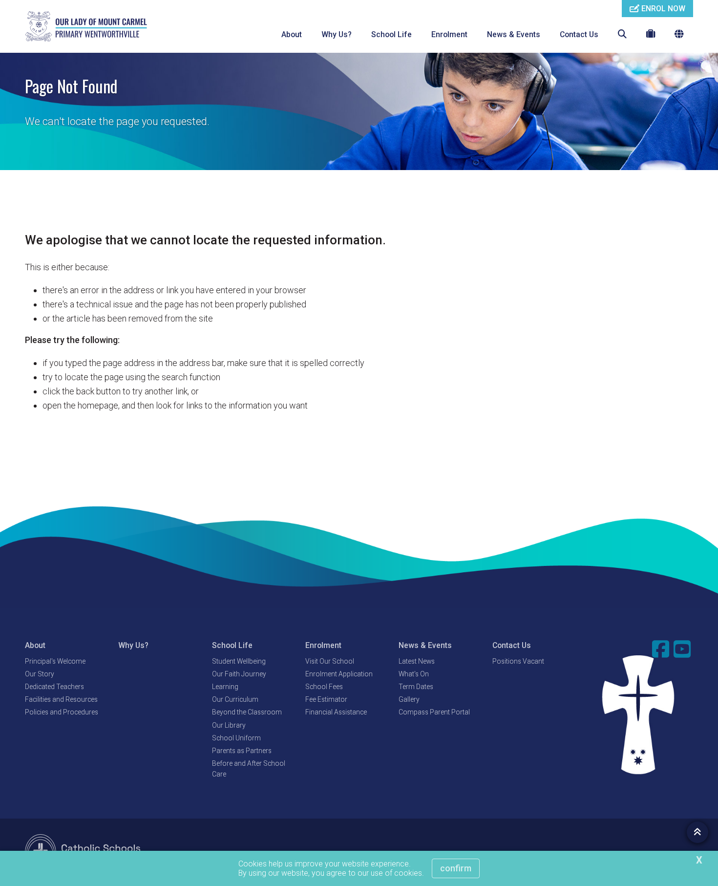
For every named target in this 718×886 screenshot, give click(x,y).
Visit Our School (329, 661)
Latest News (417, 661)
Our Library (229, 725)
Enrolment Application (339, 674)
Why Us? (336, 34)
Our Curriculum (235, 699)
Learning (225, 687)
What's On (414, 674)
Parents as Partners (242, 751)
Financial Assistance (336, 712)
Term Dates (416, 687)
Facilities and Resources (61, 699)
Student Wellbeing (239, 661)
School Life (391, 34)
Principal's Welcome (55, 661)
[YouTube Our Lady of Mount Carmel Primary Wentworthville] (683, 649)
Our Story (39, 674)
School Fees (324, 687)
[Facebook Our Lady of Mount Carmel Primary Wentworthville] (662, 649)
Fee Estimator (326, 699)
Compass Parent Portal (434, 712)
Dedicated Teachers (54, 687)
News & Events (513, 34)
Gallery (409, 699)
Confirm (455, 868)
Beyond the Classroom (247, 712)
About (291, 34)
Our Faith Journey (239, 674)
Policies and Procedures (61, 712)
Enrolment (449, 34)
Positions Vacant (518, 661)
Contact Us (579, 34)
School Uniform (236, 738)
